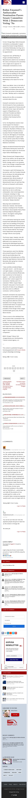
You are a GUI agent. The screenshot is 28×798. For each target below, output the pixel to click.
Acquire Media (21, 350)
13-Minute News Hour (16, 677)
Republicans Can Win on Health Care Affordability (15, 693)
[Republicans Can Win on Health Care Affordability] (4, 693)
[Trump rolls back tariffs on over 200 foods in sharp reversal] (14, 423)
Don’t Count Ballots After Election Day (15, 698)
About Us (15, 784)
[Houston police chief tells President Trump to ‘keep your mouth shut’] (14, 406)
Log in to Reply (21, 506)
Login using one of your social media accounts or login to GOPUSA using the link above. (14, 552)
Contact (5, 784)
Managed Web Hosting (14, 792)
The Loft (11, 775)
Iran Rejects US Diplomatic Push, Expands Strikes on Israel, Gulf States (15, 580)
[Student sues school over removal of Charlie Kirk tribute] (4, 688)
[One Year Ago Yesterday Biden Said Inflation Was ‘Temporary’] (14, 414)
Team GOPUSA (22, 784)
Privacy (10, 784)
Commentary (14, 695)
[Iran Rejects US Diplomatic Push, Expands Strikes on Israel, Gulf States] (4, 682)
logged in (12, 544)
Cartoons (18, 769)
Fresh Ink (14, 772)
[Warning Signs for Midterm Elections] (4, 677)
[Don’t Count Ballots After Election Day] (4, 699)
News (22, 26)
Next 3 (5, 775)
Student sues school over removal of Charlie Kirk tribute (15, 688)
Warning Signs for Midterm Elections (14, 574)
